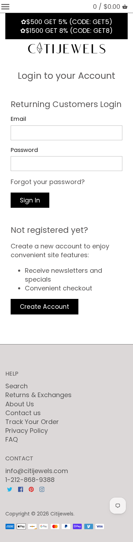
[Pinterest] (31, 488)
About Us (19, 404)
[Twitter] (9, 488)
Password (24, 150)
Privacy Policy (26, 430)
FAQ (11, 439)
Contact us (23, 412)
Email (18, 119)
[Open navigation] (5, 6)
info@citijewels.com (36, 470)
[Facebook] (20, 488)
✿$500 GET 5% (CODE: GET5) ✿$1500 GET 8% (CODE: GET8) (66, 26)
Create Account (44, 306)
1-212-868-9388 (30, 479)
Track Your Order (32, 421)
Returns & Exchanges (38, 394)
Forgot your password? (48, 181)
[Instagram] (41, 488)
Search (16, 386)
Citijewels (61, 513)
